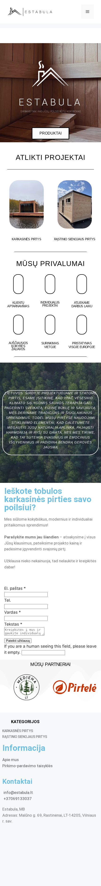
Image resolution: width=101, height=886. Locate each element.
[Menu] (87, 12)
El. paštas (15, 588)
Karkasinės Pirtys (26, 239)
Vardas (12, 612)
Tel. (7, 600)
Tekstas (13, 624)
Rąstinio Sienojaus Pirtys (74, 239)
